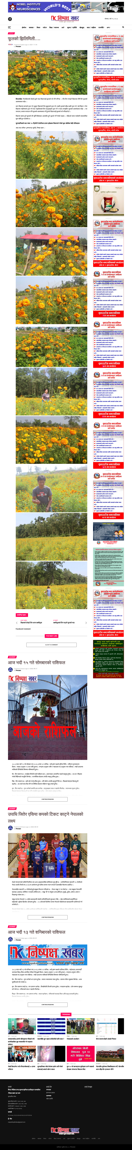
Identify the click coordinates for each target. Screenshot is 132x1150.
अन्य (108, 27)
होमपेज (24, 27)
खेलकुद (82, 27)
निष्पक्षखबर (18, 46)
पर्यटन (45, 27)
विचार (38, 27)
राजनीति (101, 27)
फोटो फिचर (11, 33)
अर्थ (63, 27)
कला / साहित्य (91, 27)
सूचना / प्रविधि (72, 27)
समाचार (31, 27)
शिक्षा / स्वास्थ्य (54, 27)
